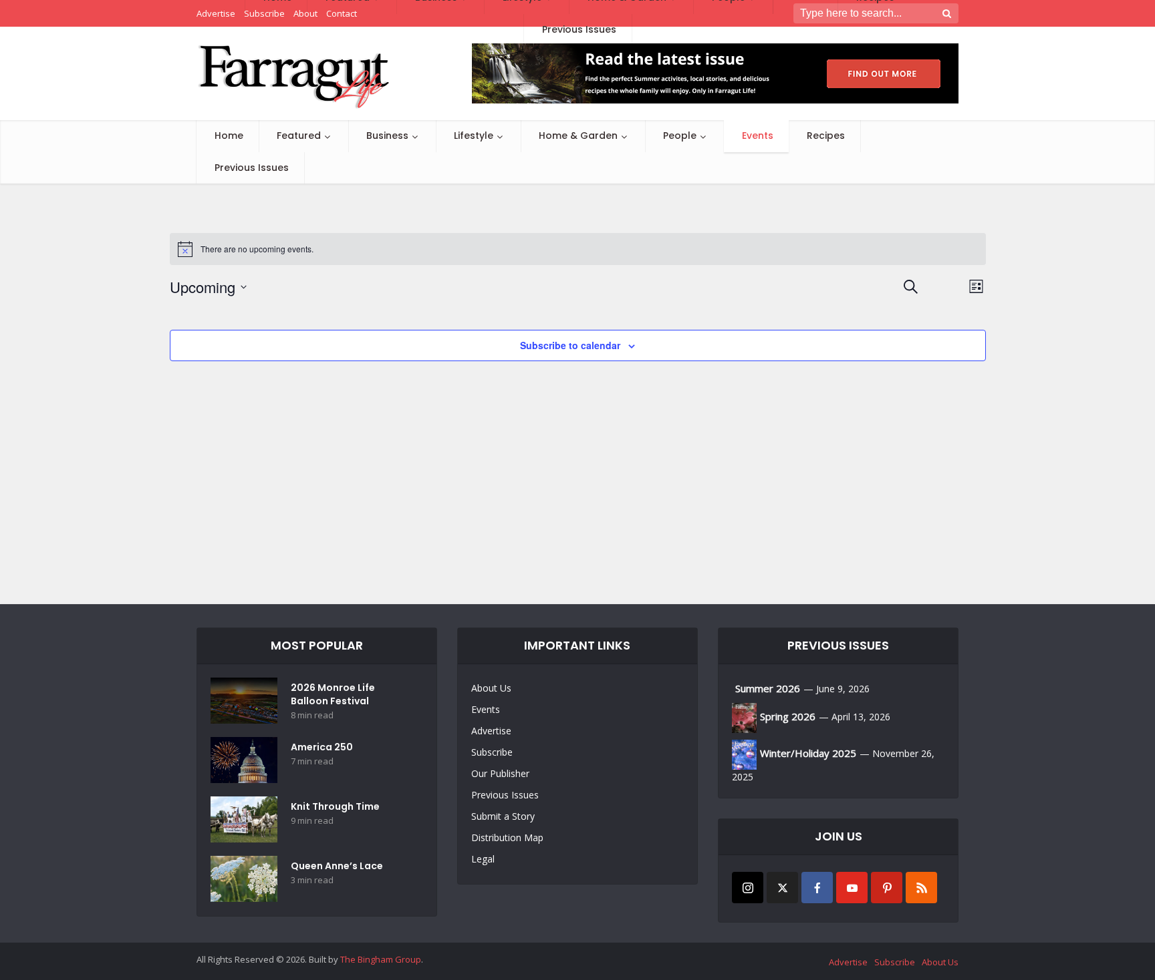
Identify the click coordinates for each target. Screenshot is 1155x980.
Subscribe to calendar (570, 345)
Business (387, 135)
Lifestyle (473, 135)
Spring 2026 (787, 716)
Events (757, 135)
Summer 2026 (767, 688)
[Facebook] (817, 887)
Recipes (826, 135)
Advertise (491, 730)
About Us (491, 688)
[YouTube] (852, 887)
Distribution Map (507, 837)
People (679, 135)
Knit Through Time (335, 806)
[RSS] (921, 887)
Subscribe (492, 752)
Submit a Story (503, 816)
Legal (483, 858)
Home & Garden (578, 135)
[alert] (578, 249)
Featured (299, 135)
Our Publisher (500, 773)
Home (229, 135)
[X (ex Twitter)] (782, 887)
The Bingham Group (380, 959)
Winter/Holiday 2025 (808, 753)
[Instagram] (747, 887)
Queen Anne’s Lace (337, 866)
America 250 (322, 747)
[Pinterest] (886, 887)
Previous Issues (252, 167)
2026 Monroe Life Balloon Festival (333, 694)
